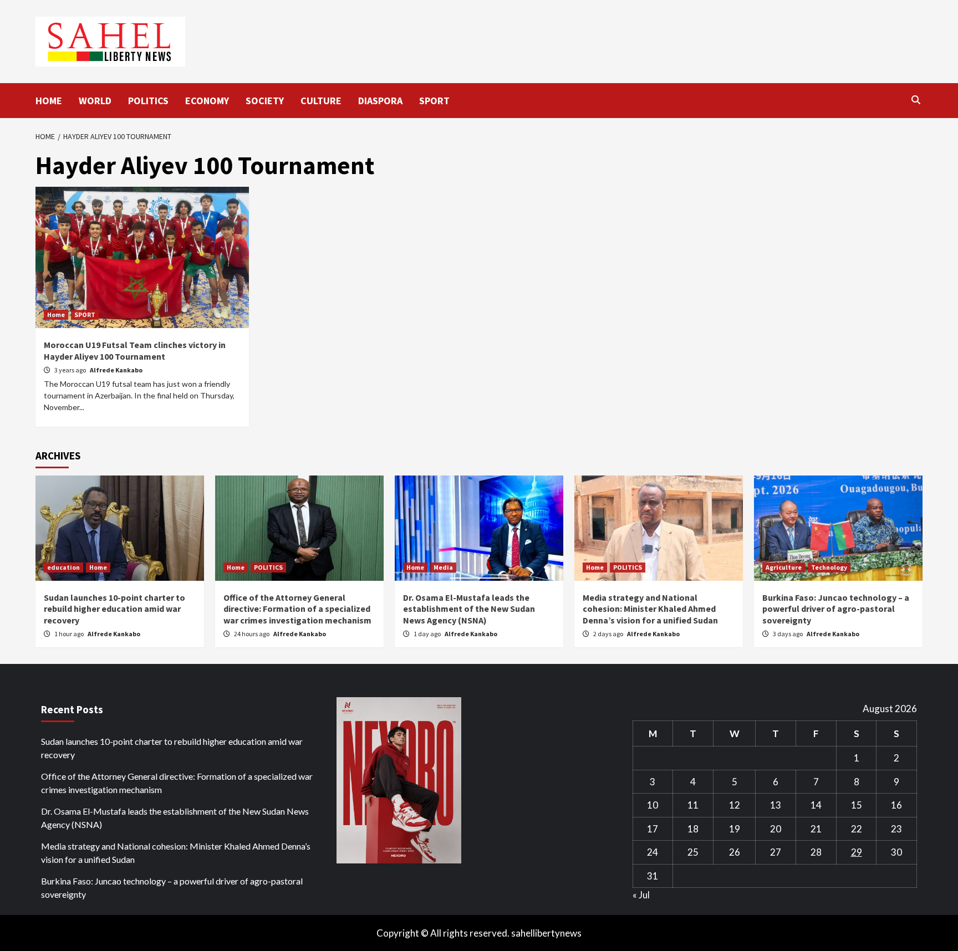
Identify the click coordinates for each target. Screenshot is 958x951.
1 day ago (428, 634)
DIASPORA (380, 100)
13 (775, 805)
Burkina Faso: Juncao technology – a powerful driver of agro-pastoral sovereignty (835, 609)
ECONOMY (207, 100)
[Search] (916, 99)
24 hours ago (252, 634)
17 (652, 829)
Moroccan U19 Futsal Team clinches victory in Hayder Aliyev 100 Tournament (135, 350)
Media (443, 567)
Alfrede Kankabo (116, 370)
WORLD (95, 100)
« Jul (641, 895)
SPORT (434, 100)
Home (56, 314)
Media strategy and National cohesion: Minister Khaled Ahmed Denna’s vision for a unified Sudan (650, 609)
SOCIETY (265, 100)
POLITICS (148, 100)
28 (816, 852)
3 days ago (788, 634)
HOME (48, 100)
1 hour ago (69, 634)
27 (775, 852)
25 (693, 852)
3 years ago (70, 370)
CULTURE (321, 100)
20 (775, 829)
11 (693, 805)
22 (856, 829)
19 (734, 829)
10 (652, 805)
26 (734, 852)
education (63, 567)
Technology (829, 567)
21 (816, 829)
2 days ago (608, 634)
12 (734, 805)
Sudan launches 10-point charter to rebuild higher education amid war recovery (114, 609)
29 (856, 852)
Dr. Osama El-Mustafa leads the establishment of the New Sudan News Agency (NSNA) (469, 609)
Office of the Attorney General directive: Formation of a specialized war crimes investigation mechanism (297, 609)
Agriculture (784, 567)
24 (652, 852)
